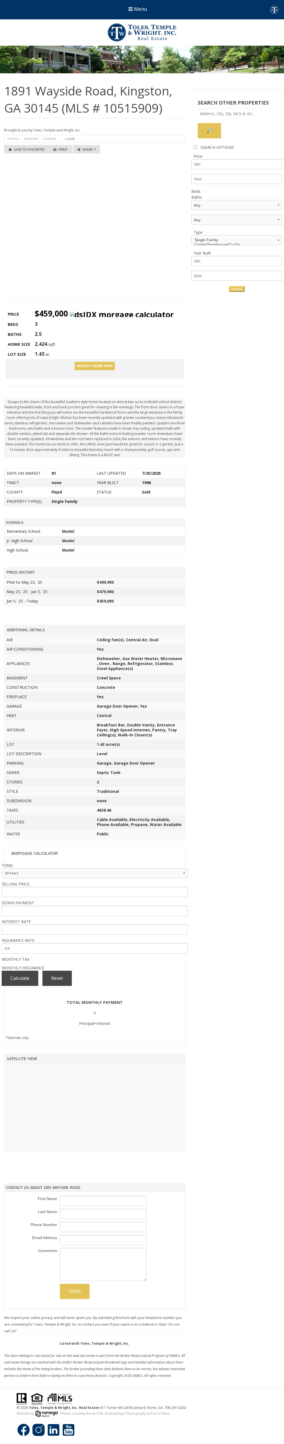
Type (198, 232)
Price (198, 156)
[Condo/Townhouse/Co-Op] (237, 244)
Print (63, 149)
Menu (140, 9)
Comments (47, 1250)
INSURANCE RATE (18, 940)
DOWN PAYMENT (18, 902)
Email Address (44, 1237)
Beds (196, 191)
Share (87, 149)
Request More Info (95, 365)
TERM (7, 865)
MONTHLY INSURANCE (23, 967)
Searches (31, 139)
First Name (47, 1198)
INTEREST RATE (16, 921)
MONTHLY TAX (15, 959)
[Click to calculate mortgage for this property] (122, 314)
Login (70, 139)
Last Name (47, 1211)
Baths (196, 197)
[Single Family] (237, 240)
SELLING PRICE (15, 884)
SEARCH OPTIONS (217, 147)
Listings (49, 139)
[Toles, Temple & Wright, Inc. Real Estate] (142, 32)
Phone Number (44, 1224)
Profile (13, 139)
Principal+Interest (94, 1023)
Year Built (202, 253)
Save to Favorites (29, 149)
